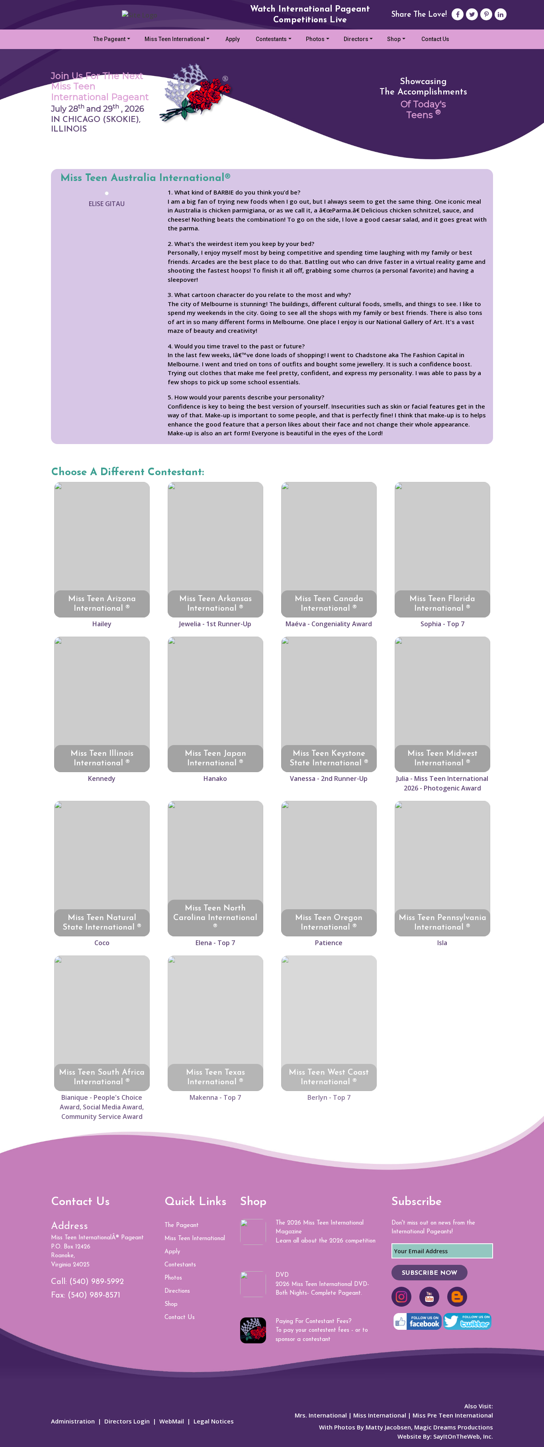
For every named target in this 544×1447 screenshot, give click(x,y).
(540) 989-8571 (94, 1296)
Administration (73, 1421)
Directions (177, 1291)
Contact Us (435, 39)
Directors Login (127, 1421)
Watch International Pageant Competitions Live (310, 14)
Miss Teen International (175, 39)
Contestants (271, 39)
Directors (356, 39)
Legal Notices (214, 1421)
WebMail (171, 1421)
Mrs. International (321, 1415)
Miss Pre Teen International (453, 1415)
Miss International (379, 1415)
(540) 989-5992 (96, 1282)
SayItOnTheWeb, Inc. (463, 1436)
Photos (315, 39)
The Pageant (109, 39)
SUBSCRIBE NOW (429, 1273)
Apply (232, 39)
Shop (394, 39)
